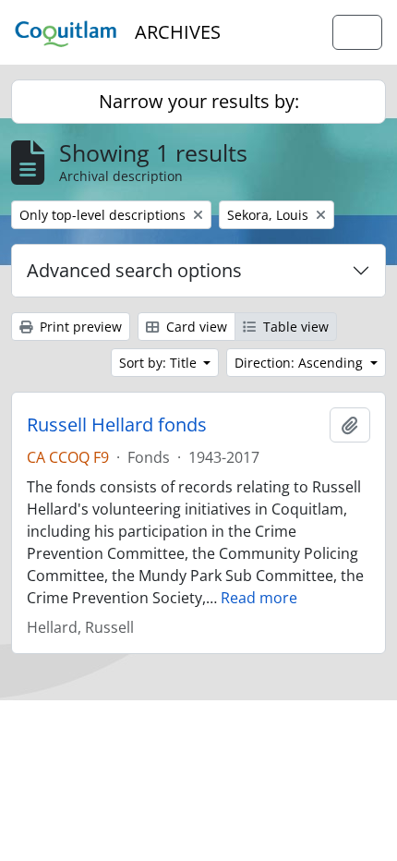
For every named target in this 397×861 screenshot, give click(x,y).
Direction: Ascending (301, 362)
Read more (259, 598)
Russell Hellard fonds (117, 425)
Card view (194, 326)
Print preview (79, 326)
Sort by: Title (159, 362)
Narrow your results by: (199, 101)
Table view (294, 326)
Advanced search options (134, 270)
